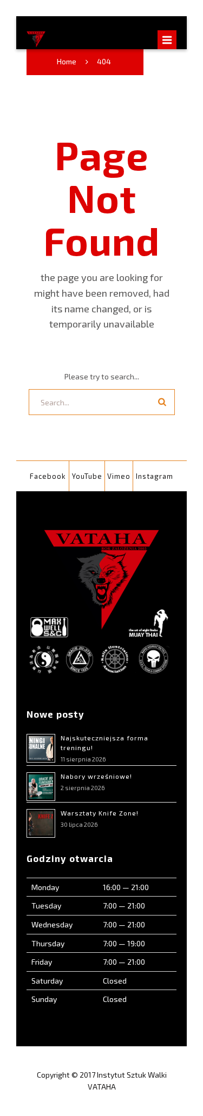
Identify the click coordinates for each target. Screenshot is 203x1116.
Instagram (154, 476)
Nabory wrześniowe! (96, 776)
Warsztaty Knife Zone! (100, 813)
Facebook (48, 476)
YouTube (87, 476)
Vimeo (118, 476)
